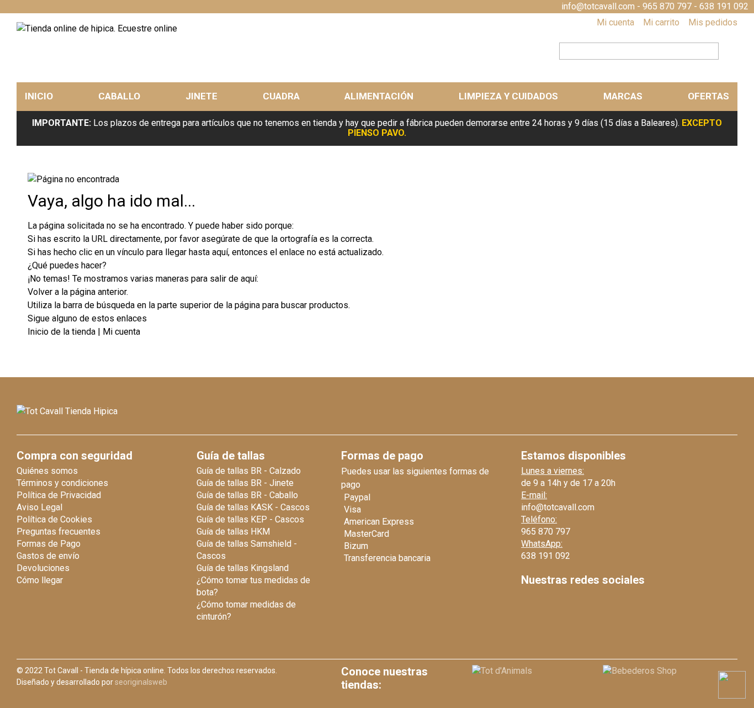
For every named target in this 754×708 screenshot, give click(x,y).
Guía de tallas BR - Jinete (245, 483)
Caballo (119, 96)
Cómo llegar (40, 580)
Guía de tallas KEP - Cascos (250, 519)
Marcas (623, 96)
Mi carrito (661, 22)
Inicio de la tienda (63, 331)
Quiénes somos (47, 471)
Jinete (201, 96)
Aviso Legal (39, 507)
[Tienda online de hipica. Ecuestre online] (97, 28)
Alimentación (378, 96)
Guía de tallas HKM (233, 531)
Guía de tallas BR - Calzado (249, 471)
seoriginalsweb (141, 682)
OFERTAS (708, 96)
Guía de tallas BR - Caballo (247, 495)
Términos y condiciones (62, 483)
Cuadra (281, 96)
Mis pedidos (712, 22)
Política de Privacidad (59, 495)
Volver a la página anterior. (78, 292)
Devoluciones (43, 568)
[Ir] (724, 49)
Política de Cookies (54, 519)
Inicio (39, 96)
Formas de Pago (49, 543)
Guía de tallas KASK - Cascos (253, 507)
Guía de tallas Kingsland (243, 568)
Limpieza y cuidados (508, 96)
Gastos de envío (48, 556)
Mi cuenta (615, 22)
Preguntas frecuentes (58, 531)
